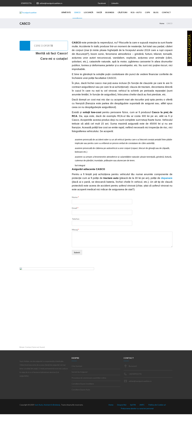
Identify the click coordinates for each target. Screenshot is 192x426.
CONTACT (166, 12)
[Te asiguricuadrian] (28, 12)
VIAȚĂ (99, 12)
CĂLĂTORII (122, 12)
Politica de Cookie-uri (157, 405)
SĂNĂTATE (66, 12)
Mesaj (75, 229)
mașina (153, 42)
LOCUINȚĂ (88, 12)
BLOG (155, 12)
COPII (147, 12)
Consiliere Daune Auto (81, 389)
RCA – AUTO (136, 12)
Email (75, 208)
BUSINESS (109, 12)
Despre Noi (121, 405)
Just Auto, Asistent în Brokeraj (47, 405)
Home (162, 23)
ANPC (142, 405)
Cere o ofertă (43, 45)
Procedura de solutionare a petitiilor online (89, 378)
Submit (77, 252)
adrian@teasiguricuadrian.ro (50, 3)
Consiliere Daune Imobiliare (83, 384)
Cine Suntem (77, 366)
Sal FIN (133, 405)
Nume (75, 197)
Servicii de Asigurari (80, 372)
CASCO (77, 12)
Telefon (75, 219)
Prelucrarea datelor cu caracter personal (137, 408)
